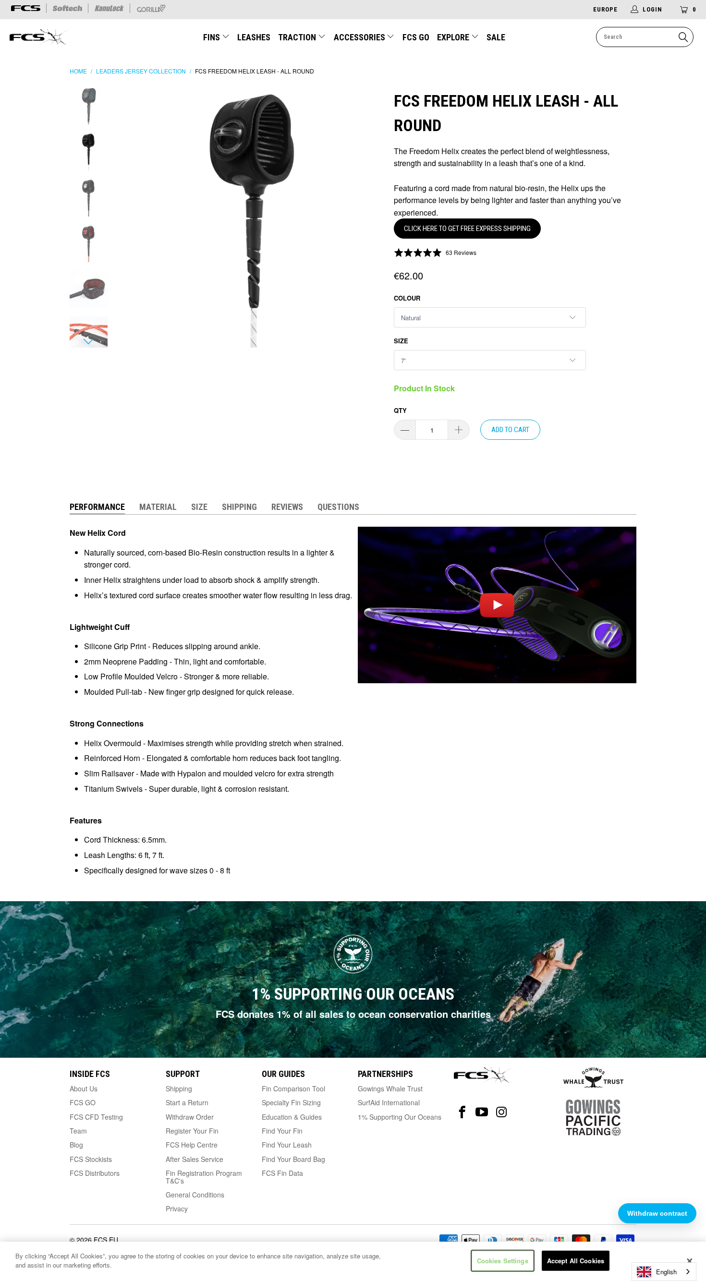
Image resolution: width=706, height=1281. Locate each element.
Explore (454, 37)
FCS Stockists (91, 1159)
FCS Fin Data (282, 1173)
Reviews (287, 507)
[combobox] (664, 1271)
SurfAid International (389, 1102)
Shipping (239, 507)
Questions (338, 507)
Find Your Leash (287, 1144)
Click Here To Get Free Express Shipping (467, 228)
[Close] (690, 1261)
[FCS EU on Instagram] (501, 1112)
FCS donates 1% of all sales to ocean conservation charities (353, 1014)
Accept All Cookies (575, 1260)
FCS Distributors (95, 1173)
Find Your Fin (282, 1131)
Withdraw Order (190, 1117)
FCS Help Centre (192, 1144)
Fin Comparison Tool (293, 1088)
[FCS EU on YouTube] (482, 1112)
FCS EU (106, 1240)
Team (78, 1131)
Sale (496, 37)
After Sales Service (194, 1159)
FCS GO (415, 37)
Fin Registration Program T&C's (204, 1176)
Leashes (253, 37)
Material (158, 507)
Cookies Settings (502, 1260)
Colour (407, 297)
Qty (400, 410)
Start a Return (187, 1102)
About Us (83, 1088)
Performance (97, 507)
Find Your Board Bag (293, 1159)
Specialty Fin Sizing (291, 1102)
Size (401, 340)
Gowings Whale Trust (390, 1088)
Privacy (177, 1208)
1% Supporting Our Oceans (399, 1117)
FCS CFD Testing (96, 1117)
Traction (298, 37)
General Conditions (195, 1194)
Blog (76, 1144)
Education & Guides (292, 1117)
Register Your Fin (192, 1131)
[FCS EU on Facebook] (462, 1112)
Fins (212, 37)
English (666, 1271)
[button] (435, 252)
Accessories (360, 37)
